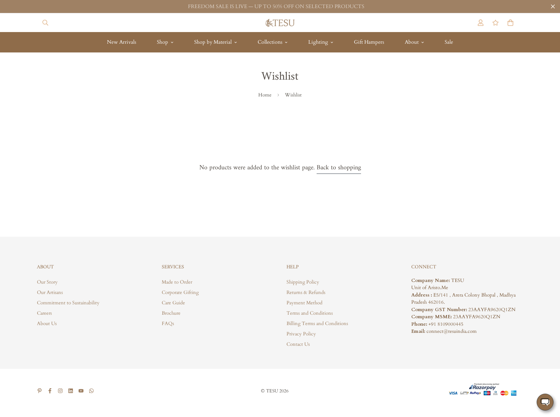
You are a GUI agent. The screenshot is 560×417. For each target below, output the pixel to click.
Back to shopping (339, 168)
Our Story (47, 282)
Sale (449, 42)
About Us (47, 323)
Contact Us (298, 344)
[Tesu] (280, 22)
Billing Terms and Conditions (317, 323)
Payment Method (304, 302)
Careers (44, 313)
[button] (509, 22)
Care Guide (173, 302)
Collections (270, 42)
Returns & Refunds (305, 292)
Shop (162, 42)
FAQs (168, 323)
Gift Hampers (369, 42)
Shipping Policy (302, 282)
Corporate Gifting (180, 292)
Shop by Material (213, 42)
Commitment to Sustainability (68, 302)
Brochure (171, 313)
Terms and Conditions (309, 313)
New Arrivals (121, 42)
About (412, 42)
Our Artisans (50, 292)
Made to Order (177, 282)
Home (265, 95)
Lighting (318, 42)
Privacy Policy (301, 334)
